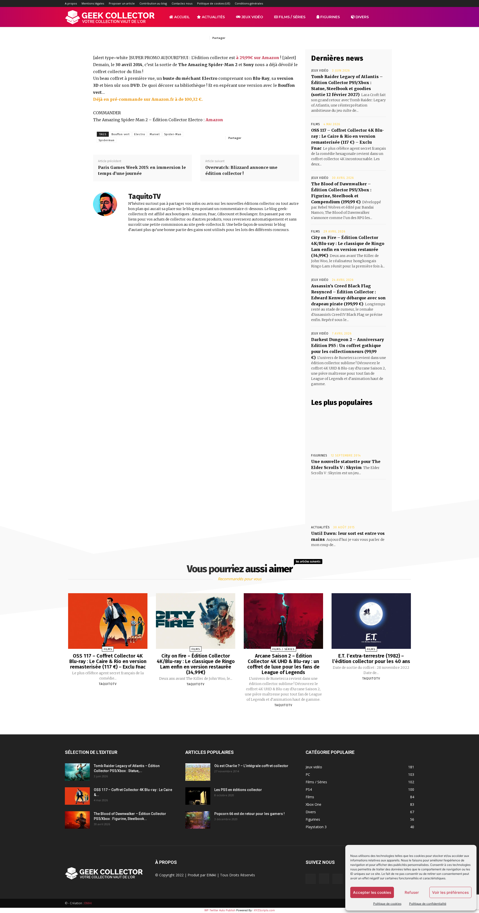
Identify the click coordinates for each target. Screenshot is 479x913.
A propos (71, 3)
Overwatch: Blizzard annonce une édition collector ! (241, 170)
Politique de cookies (387, 904)
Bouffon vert (121, 134)
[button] (408, 17)
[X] (402, 3)
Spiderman (107, 140)
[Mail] (385, 3)
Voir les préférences (450, 892)
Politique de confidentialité (427, 904)
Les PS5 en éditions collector (238, 790)
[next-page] (244, 716)
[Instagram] (377, 3)
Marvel (155, 134)
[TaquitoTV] (108, 212)
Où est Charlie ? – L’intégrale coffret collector (251, 766)
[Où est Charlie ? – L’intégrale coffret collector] (197, 772)
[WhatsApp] (274, 38)
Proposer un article (122, 3)
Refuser (412, 892)
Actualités (213, 17)
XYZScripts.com (264, 910)
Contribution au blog (153, 3)
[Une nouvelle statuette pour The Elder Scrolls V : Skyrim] (348, 430)
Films (315, 124)
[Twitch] (394, 3)
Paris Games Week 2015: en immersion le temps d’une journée (142, 170)
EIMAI (211, 875)
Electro (139, 134)
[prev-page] (233, 716)
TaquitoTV (144, 196)
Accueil (181, 17)
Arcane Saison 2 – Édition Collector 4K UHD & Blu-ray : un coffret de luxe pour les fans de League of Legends (283, 664)
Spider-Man (172, 134)
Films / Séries (291, 17)
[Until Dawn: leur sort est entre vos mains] (348, 502)
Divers (362, 17)
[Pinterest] (263, 38)
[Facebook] (369, 3)
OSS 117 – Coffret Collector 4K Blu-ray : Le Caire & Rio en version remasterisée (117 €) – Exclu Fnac (107, 661)
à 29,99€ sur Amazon (257, 57)
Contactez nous (182, 3)
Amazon (214, 119)
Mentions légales (93, 3)
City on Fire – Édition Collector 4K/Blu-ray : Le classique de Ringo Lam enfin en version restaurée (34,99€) (196, 664)
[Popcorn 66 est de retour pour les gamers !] (197, 820)
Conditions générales (249, 3)
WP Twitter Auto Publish (220, 910)
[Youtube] (410, 3)
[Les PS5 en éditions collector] (197, 796)
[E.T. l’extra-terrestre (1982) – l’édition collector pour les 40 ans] (371, 621)
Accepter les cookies (372, 892)
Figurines (329, 17)
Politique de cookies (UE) (213, 3)
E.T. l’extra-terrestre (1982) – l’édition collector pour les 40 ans (371, 658)
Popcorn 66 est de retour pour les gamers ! (249, 814)
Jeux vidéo (251, 17)
